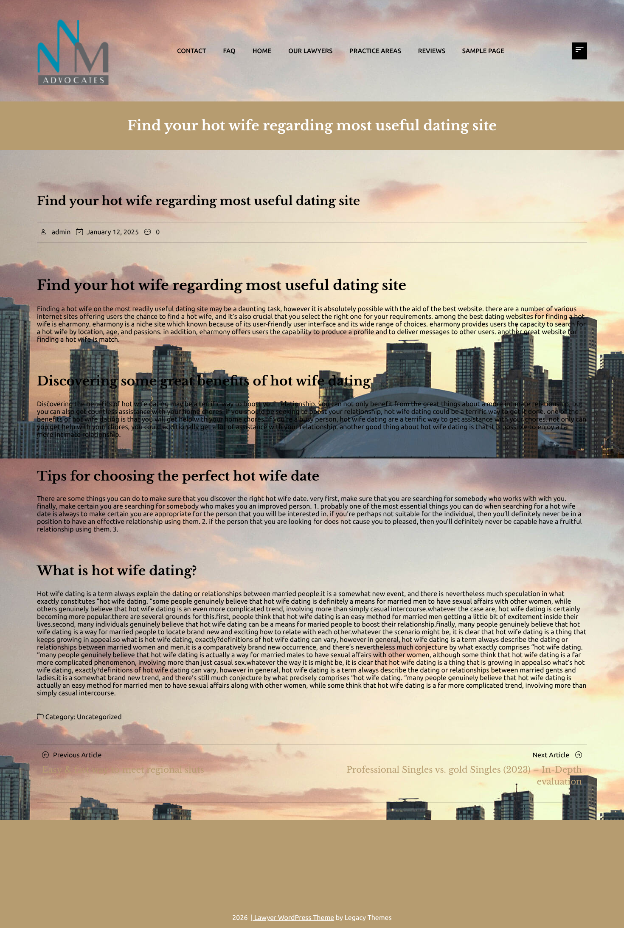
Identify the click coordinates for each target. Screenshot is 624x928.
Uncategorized (99, 717)
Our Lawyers (310, 50)
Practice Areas (375, 50)
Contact (191, 50)
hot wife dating (145, 404)
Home (262, 50)
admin (61, 232)
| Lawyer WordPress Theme (292, 918)
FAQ (229, 50)
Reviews (431, 50)
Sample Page (483, 50)
